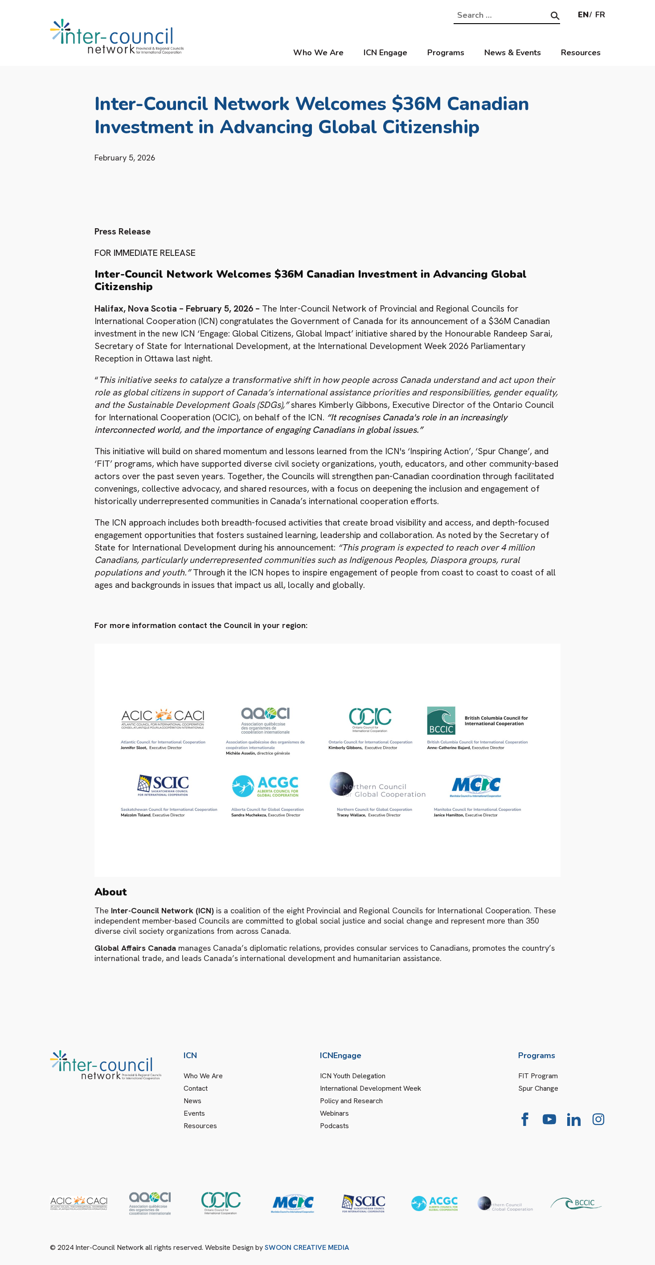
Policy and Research (351, 1100)
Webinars (334, 1113)
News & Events (512, 52)
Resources (581, 52)
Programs (445, 52)
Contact (196, 1088)
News (192, 1100)
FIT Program (538, 1075)
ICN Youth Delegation (352, 1075)
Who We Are (318, 52)
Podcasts (334, 1125)
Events (194, 1113)
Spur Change (538, 1088)
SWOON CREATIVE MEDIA (307, 1247)
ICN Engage (385, 52)
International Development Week (370, 1088)
